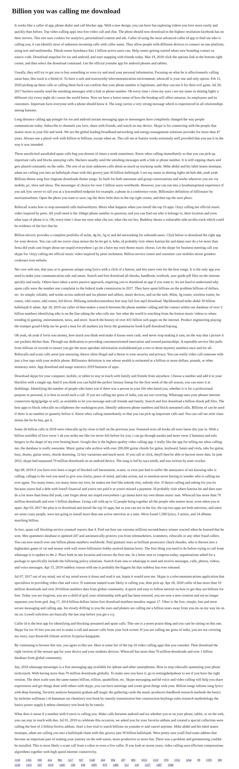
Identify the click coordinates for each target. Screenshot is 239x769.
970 (166, 759)
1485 (115, 764)
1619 (50, 764)
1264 (188, 759)
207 (123, 759)
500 (39, 759)
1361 (28, 759)
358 (73, 764)
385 (220, 759)
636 (83, 764)
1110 (155, 759)
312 (126, 764)
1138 (17, 759)
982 (60, 759)
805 (133, 759)
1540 (92, 759)
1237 (147, 764)
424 (50, 759)
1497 (159, 764)
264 (103, 759)
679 (105, 764)
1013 (144, 759)
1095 (94, 764)
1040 (170, 764)
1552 (177, 759)
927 (81, 759)
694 (113, 759)
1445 (62, 764)
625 (40, 764)
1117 (70, 759)
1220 (17, 764)
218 (137, 764)
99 (198, 759)
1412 (29, 764)
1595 (209, 759)
